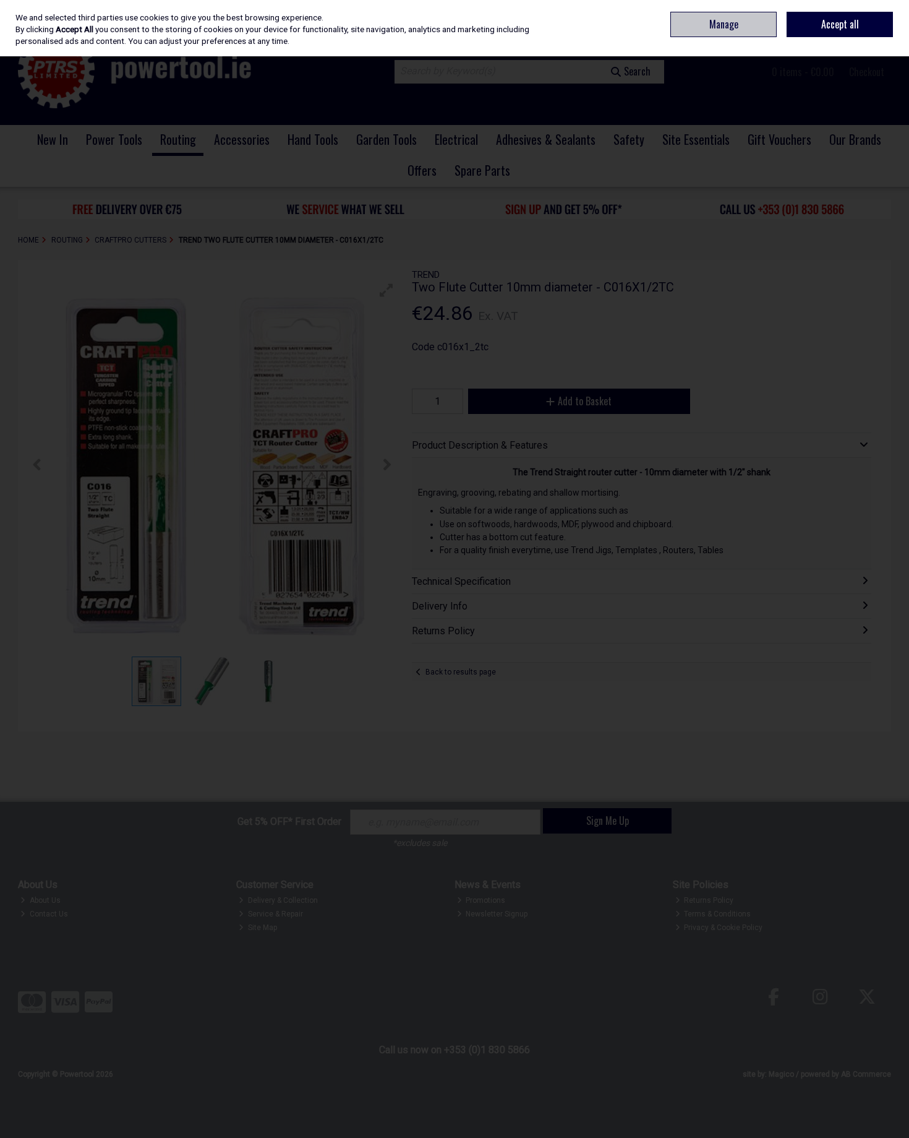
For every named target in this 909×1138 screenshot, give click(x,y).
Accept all (840, 24)
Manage (723, 24)
